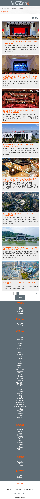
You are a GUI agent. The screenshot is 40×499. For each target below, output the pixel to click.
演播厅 (20, 450)
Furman (20, 358)
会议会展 (20, 437)
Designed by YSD (20, 497)
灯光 (20, 451)
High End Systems (20, 350)
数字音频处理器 (20, 404)
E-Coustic (20, 349)
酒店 (20, 438)
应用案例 (7, 8)
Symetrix (20, 375)
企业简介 (20, 308)
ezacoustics (20, 354)
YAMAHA (20, 380)
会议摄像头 (20, 415)
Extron (20, 352)
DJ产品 (20, 397)
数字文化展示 (20, 444)
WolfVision (20, 378)
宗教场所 (20, 448)
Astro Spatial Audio (20, 337)
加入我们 (20, 313)
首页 (2, 8)
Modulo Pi (20, 365)
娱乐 (20, 446)
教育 (20, 440)
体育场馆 (20, 431)
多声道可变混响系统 (20, 406)
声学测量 (20, 384)
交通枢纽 (20, 442)
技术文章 (20, 463)
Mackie (20, 363)
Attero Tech (20, 339)
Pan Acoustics (20, 369)
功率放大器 (20, 399)
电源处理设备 (20, 402)
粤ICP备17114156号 (20, 493)
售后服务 (20, 477)
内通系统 (20, 410)
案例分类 (14, 8)
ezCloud (20, 356)
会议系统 (20, 391)
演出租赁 (20, 435)
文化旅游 (20, 433)
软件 (20, 412)
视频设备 (20, 413)
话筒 (20, 408)
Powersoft (20, 371)
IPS (20, 362)
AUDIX (20, 341)
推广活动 (20, 325)
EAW (20, 347)
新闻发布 (20, 324)
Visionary (20, 376)
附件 (20, 419)
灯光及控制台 (20, 400)
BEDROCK (20, 343)
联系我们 (20, 311)
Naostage (20, 367)
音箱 (20, 386)
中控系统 (20, 393)
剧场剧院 (21, 8)
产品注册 (20, 476)
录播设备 (20, 395)
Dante (20, 345)
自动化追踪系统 (20, 382)
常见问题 (20, 465)
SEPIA (20, 373)
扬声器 (20, 389)
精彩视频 (20, 462)
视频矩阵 (20, 417)
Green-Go (20, 360)
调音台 (20, 387)
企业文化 (20, 310)
